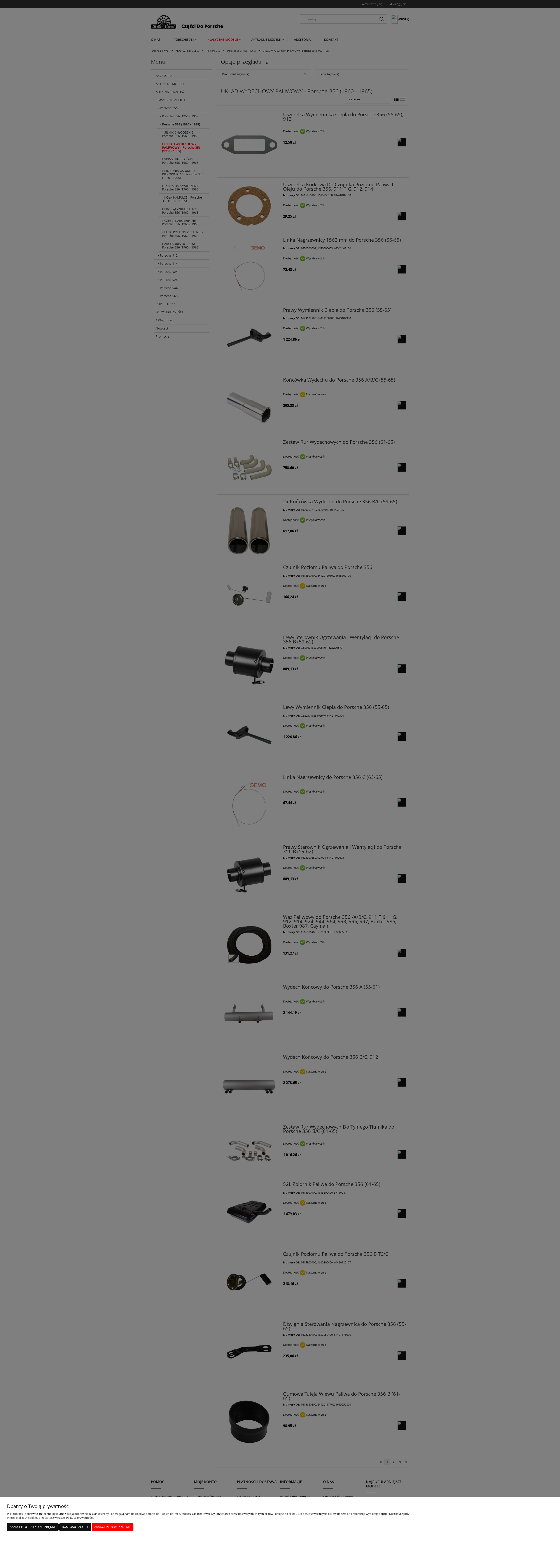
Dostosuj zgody (75, 1527)
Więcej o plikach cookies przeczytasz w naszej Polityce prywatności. (50, 1518)
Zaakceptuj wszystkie (112, 1527)
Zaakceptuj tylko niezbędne (33, 1527)
